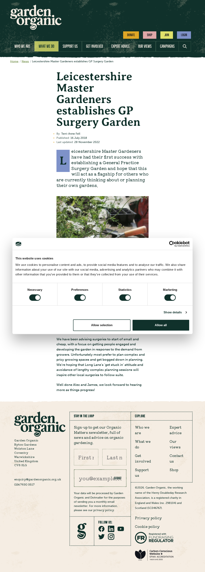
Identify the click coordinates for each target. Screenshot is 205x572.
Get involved (94, 46)
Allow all (161, 325)
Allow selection (102, 325)
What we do (46, 46)
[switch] (80, 297)
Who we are (22, 46)
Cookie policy (147, 526)
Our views (145, 46)
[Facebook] (101, 531)
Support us (70, 46)
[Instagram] (111, 539)
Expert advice (120, 46)
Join (166, 35)
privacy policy (103, 510)
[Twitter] (101, 539)
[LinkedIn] (111, 531)
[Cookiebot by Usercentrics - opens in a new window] (172, 244)
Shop (149, 35)
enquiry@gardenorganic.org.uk (37, 479)
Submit (118, 478)
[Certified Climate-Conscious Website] (154, 560)
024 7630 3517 (24, 484)
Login (184, 35)
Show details (173, 312)
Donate (131, 35)
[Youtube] (121, 531)
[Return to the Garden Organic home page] (35, 29)
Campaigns (167, 46)
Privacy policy (148, 517)
